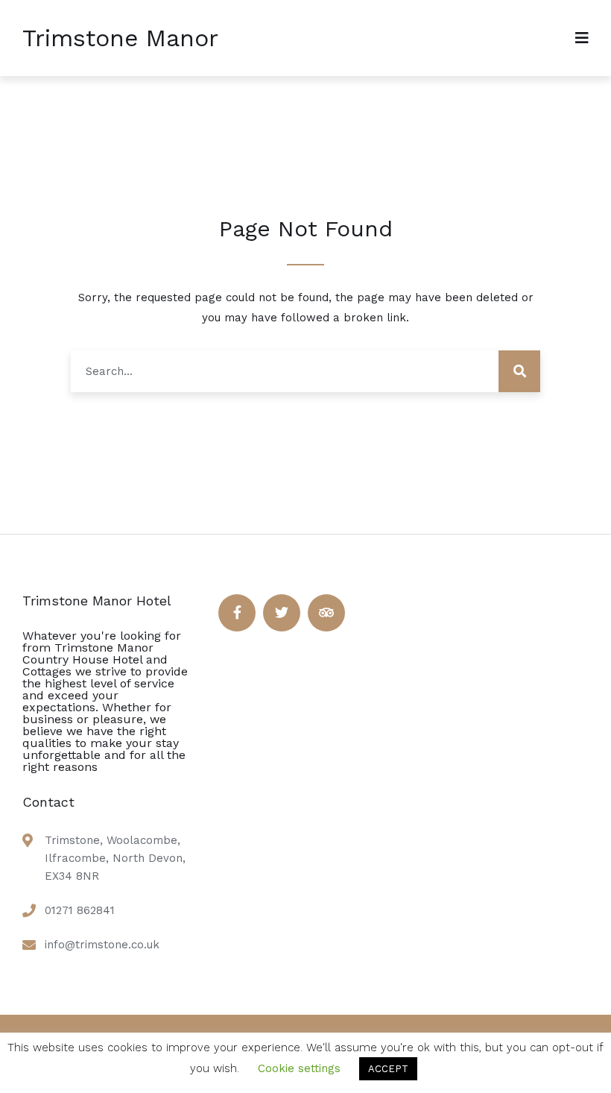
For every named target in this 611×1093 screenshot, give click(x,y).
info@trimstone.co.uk (102, 944)
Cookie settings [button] (299, 1068)
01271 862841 (80, 910)
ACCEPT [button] (388, 1068)
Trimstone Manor (120, 38)
